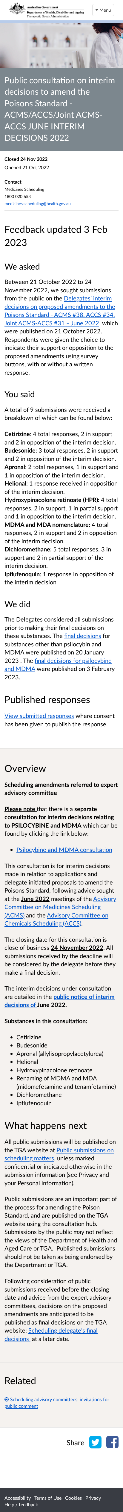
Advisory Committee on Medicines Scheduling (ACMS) (60, 907)
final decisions (82, 635)
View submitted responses (39, 715)
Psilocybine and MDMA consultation (64, 849)
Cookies (73, 1498)
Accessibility (17, 1498)
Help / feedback (21, 1504)
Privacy (93, 1498)
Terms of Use (47, 1498)
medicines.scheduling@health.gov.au (37, 203)
